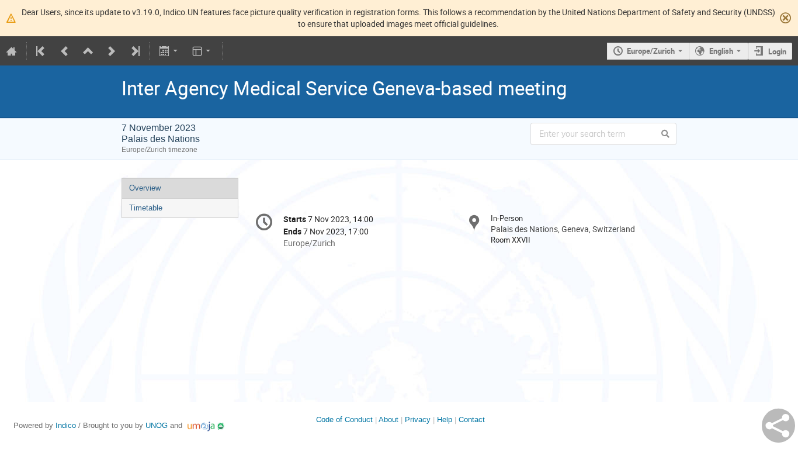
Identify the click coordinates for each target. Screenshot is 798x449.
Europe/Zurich (651, 51)
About (388, 419)
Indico (65, 425)
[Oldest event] (41, 50)
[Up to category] (88, 50)
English (721, 51)
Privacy (418, 419)
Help (444, 419)
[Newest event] (134, 50)
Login (777, 51)
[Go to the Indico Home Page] (11, 50)
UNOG (156, 425)
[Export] (169, 50)
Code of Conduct (344, 419)
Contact (472, 419)
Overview (145, 188)
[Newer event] (111, 50)
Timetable (145, 207)
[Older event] (65, 50)
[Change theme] (202, 50)
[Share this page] (778, 425)
